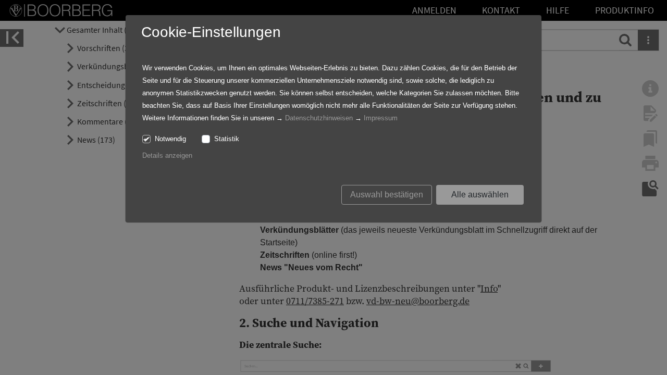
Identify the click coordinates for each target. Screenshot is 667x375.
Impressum (381, 118)
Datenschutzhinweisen (319, 118)
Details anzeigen (167, 155)
